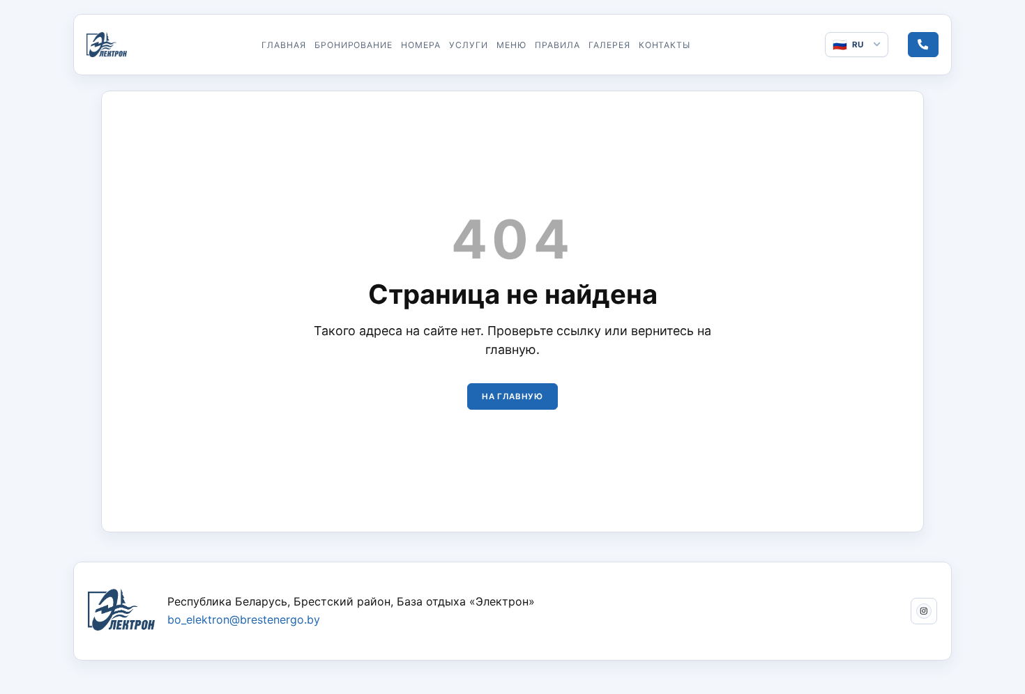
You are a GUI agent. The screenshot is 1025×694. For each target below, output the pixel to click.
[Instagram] (924, 611)
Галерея (609, 45)
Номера (421, 45)
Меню (511, 45)
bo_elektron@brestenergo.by (243, 619)
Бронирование (353, 45)
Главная (283, 45)
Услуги (468, 45)
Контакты (665, 45)
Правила (557, 45)
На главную (512, 396)
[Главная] (106, 44)
